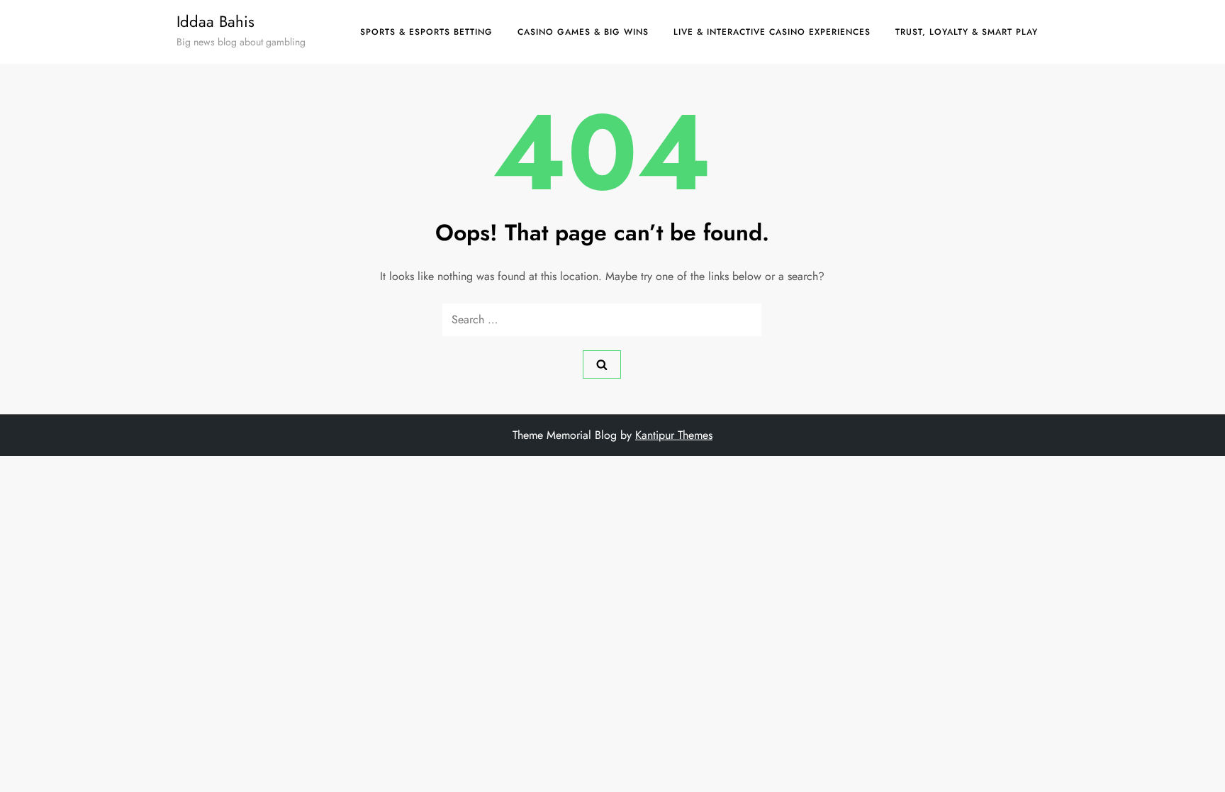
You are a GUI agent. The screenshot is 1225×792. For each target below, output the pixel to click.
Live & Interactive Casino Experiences (772, 32)
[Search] (602, 364)
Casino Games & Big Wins (583, 32)
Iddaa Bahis (215, 21)
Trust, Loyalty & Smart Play (966, 32)
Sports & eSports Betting (426, 32)
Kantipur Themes (673, 435)
